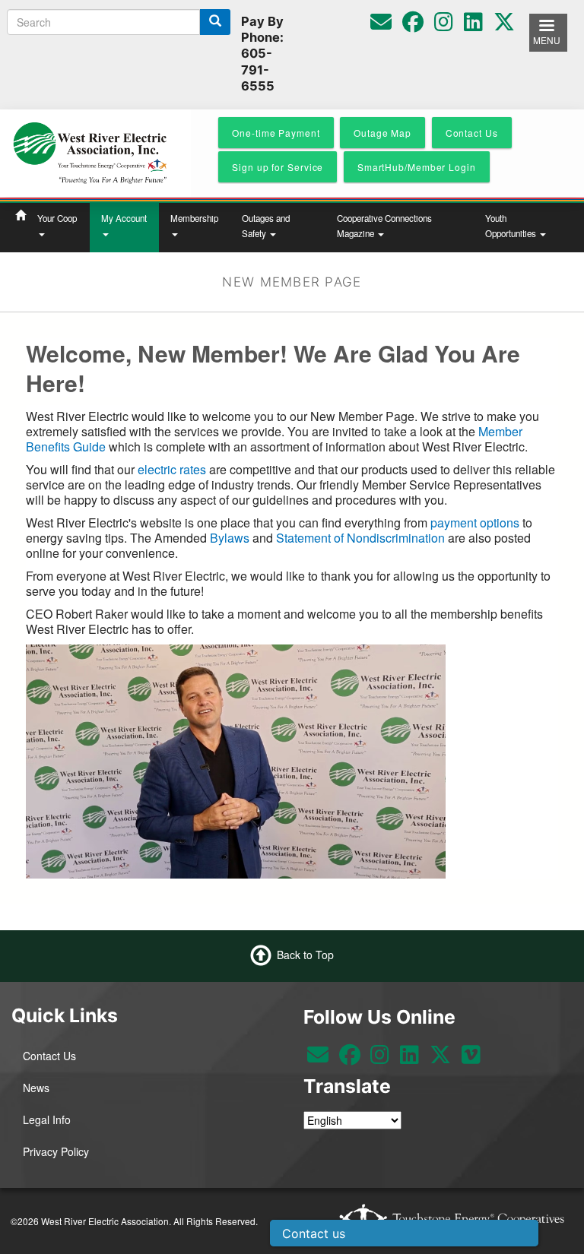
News (36, 1087)
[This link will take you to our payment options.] (520, 522)
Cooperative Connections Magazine (384, 225)
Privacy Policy (56, 1151)
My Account (124, 218)
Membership (194, 218)
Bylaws (229, 537)
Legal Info (47, 1119)
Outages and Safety (266, 225)
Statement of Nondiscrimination (360, 537)
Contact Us (49, 1055)
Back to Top (305, 954)
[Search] (215, 22)
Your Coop (57, 218)
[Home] (89, 151)
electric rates (172, 469)
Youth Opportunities (511, 225)
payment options (474, 522)
